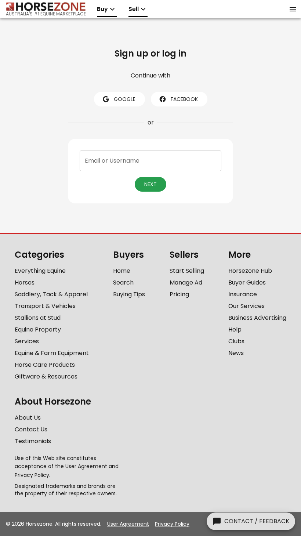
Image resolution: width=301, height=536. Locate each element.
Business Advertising (257, 318)
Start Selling (187, 271)
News (236, 353)
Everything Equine (40, 271)
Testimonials (33, 441)
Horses (25, 282)
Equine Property (38, 329)
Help (235, 329)
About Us (28, 417)
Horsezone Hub (250, 271)
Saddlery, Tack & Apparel (51, 294)
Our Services (246, 306)
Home (121, 271)
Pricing (179, 294)
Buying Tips (129, 294)
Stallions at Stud (38, 318)
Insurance (242, 294)
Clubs (236, 341)
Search (123, 282)
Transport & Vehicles (45, 306)
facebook (184, 99)
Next (150, 184)
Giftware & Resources (46, 376)
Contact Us (31, 429)
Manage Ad (186, 282)
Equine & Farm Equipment (52, 353)
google (124, 99)
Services (27, 341)
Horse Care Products (45, 365)
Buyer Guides (247, 282)
